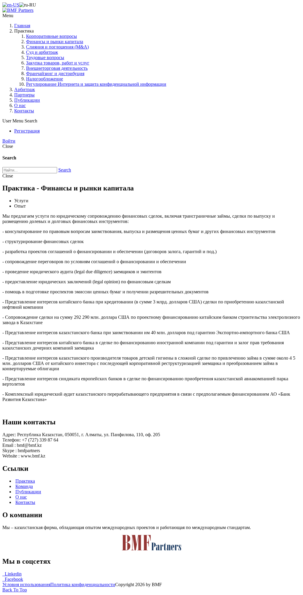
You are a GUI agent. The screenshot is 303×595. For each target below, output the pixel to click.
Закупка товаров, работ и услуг (57, 62)
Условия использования (26, 584)
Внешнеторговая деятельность (57, 68)
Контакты (24, 110)
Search (64, 169)
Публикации (27, 100)
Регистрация (27, 130)
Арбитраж (24, 89)
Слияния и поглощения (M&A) (57, 46)
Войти (8, 140)
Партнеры (24, 94)
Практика (25, 481)
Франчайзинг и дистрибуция (55, 73)
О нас (20, 105)
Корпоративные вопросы (51, 36)
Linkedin (12, 573)
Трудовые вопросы (45, 57)
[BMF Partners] (17, 10)
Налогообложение (44, 78)
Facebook (12, 579)
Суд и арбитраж (42, 52)
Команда (24, 486)
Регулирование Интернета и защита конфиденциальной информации (96, 84)
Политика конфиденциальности (82, 584)
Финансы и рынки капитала (54, 41)
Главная (22, 25)
